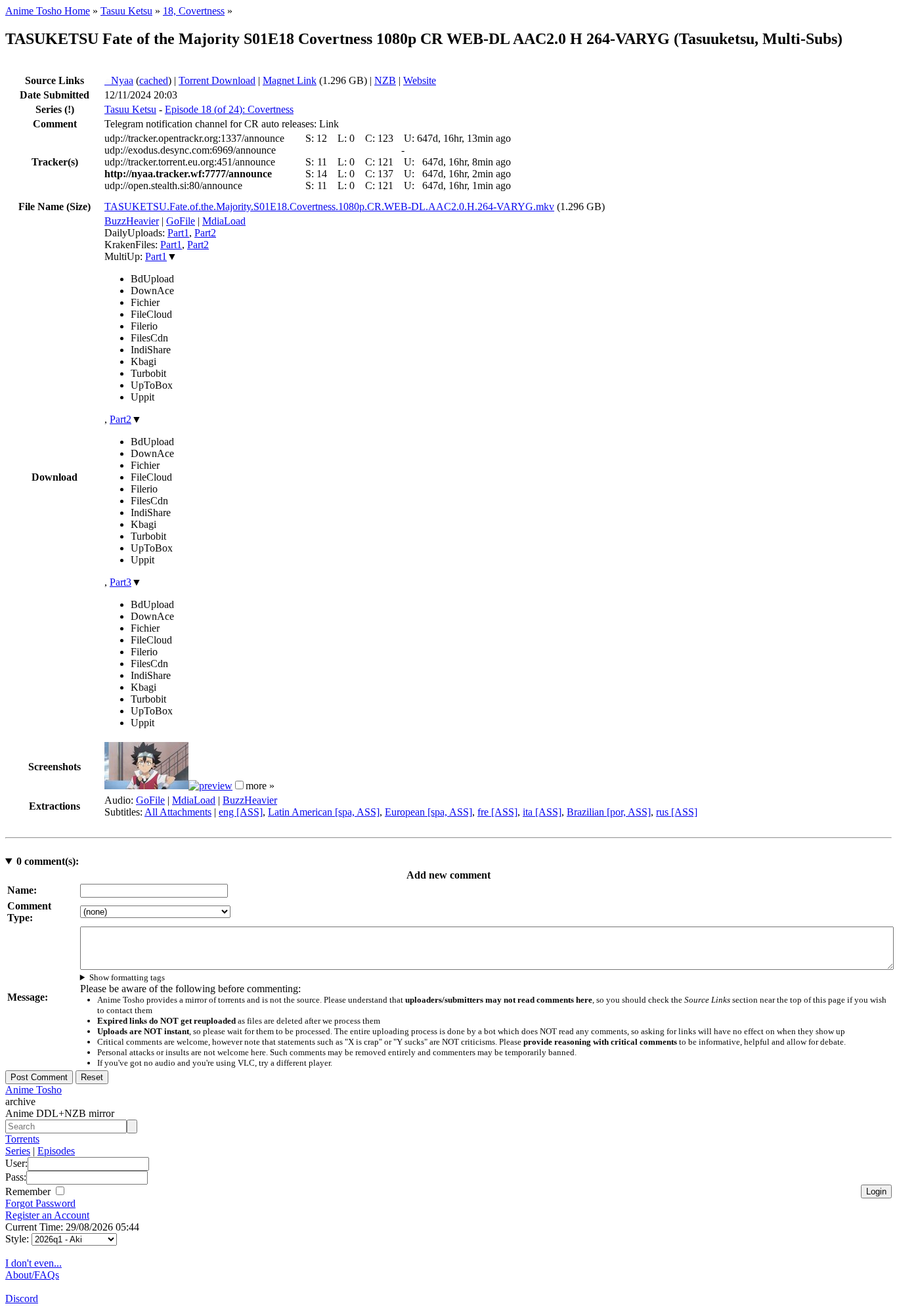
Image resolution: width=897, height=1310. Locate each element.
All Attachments (177, 812)
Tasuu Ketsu (126, 10)
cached (153, 80)
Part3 (120, 582)
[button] (239, 785)
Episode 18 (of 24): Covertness (229, 109)
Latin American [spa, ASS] (324, 812)
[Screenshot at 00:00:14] (146, 785)
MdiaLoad (224, 221)
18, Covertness (194, 10)
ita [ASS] (542, 812)
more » (260, 785)
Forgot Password (40, 1203)
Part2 (205, 232)
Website (419, 80)
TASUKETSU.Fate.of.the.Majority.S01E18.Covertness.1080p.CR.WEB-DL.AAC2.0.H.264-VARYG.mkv (329, 206)
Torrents (22, 1139)
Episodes (56, 1150)
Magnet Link (290, 80)
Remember (29, 1191)
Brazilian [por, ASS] (609, 812)
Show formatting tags (127, 977)
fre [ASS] (497, 812)
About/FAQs (32, 1274)
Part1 (178, 232)
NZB (385, 80)
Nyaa (118, 80)
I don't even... (33, 1263)
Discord (21, 1298)
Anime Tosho (33, 1089)
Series (17, 1150)
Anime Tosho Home (47, 10)
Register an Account (47, 1215)
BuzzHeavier (131, 221)
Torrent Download (217, 80)
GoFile (180, 221)
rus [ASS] (676, 812)
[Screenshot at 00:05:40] (210, 785)
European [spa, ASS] (428, 812)
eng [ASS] (241, 812)
